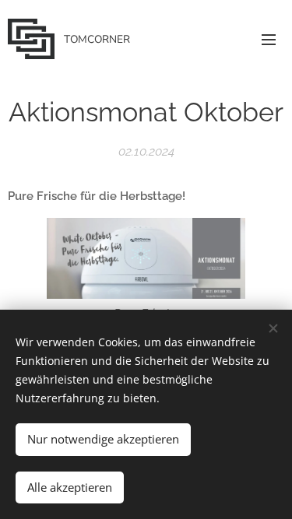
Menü (268, 38)
